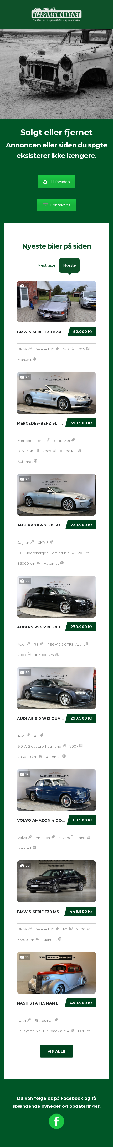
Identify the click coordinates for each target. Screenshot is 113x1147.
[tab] (46, 265)
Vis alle (56, 1051)
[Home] (56, 14)
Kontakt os (60, 205)
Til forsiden (60, 181)
